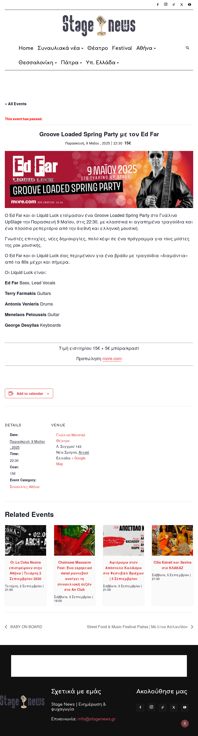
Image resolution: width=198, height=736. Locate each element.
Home (26, 48)
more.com (112, 358)
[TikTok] (173, 5)
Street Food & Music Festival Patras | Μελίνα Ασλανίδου (138, 626)
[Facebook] (157, 5)
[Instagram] (165, 5)
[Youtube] (189, 5)
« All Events (16, 103)
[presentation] (25, 540)
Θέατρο (97, 48)
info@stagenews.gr (97, 719)
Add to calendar (30, 393)
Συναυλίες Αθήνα (25, 486)
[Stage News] (99, 25)
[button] (187, 48)
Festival (122, 48)
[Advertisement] (99, 81)
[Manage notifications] (185, 723)
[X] (181, 5)
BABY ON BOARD (25, 626)
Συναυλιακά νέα (59, 48)
